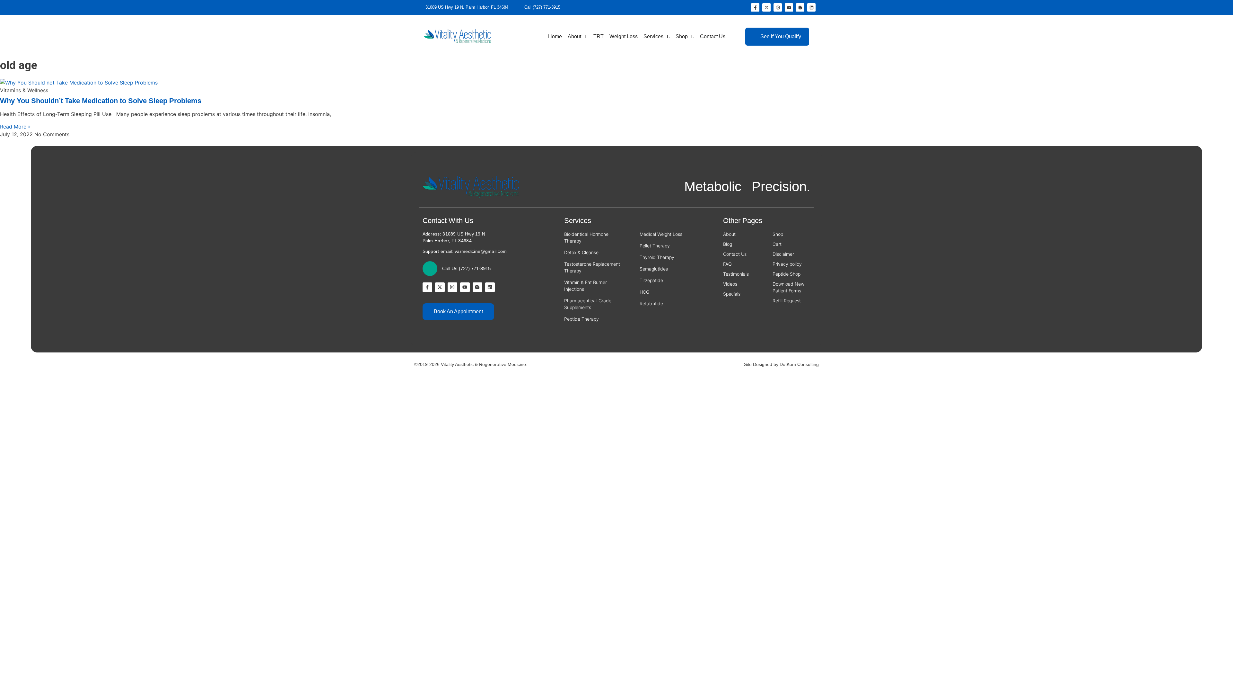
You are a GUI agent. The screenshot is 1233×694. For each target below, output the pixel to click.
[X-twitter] (766, 7)
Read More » (15, 126)
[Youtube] (789, 7)
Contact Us (712, 36)
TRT (598, 36)
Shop (682, 36)
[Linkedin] (811, 7)
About (574, 36)
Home (555, 36)
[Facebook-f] (755, 7)
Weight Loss (623, 36)
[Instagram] (778, 7)
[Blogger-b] (800, 7)
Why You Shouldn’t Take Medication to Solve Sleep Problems (100, 101)
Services (653, 36)
